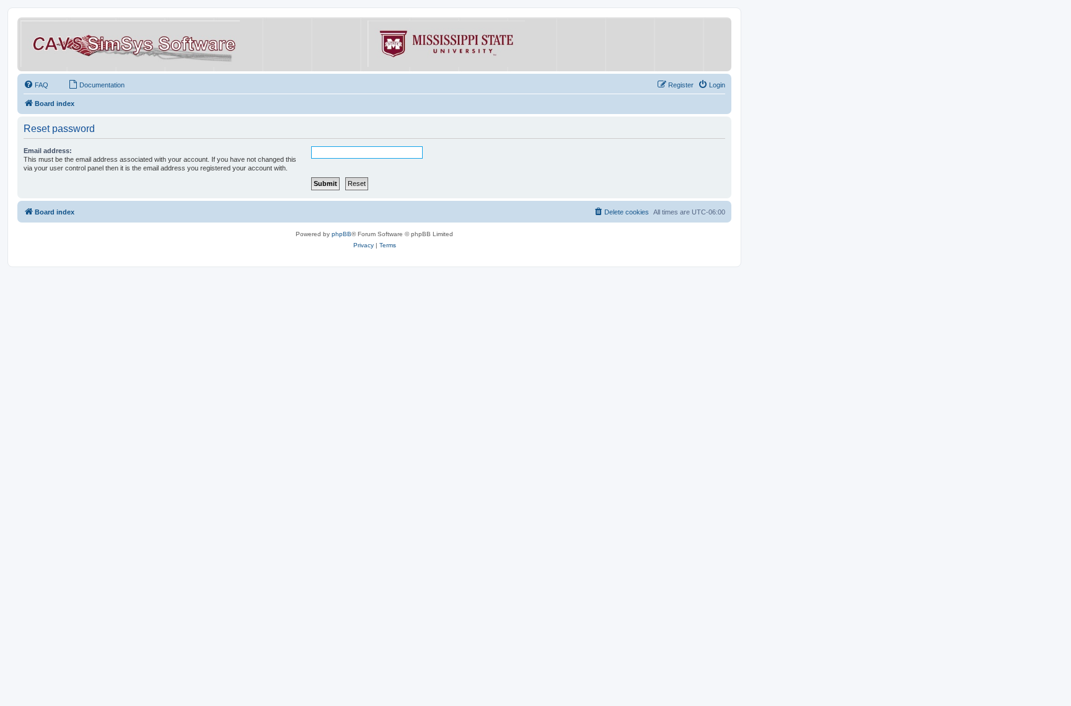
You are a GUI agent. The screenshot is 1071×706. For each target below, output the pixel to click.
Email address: (48, 150)
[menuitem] (36, 84)
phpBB (341, 234)
